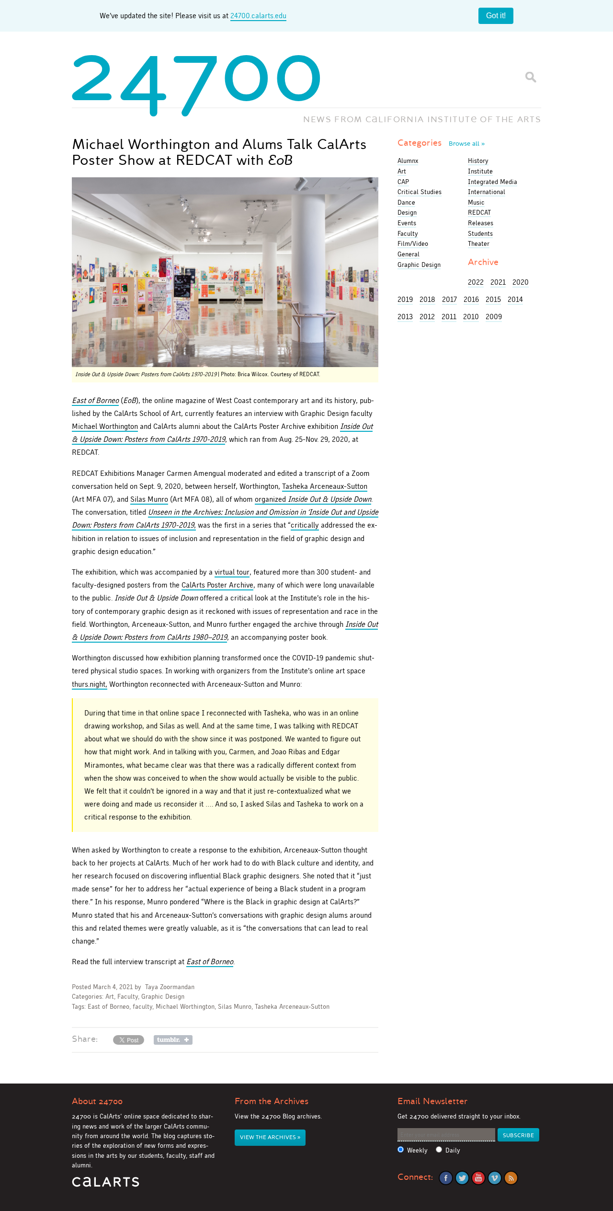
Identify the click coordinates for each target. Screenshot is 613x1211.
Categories (441, 143)
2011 (449, 316)
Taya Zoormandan (169, 987)
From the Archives (271, 1101)
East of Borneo (108, 1006)
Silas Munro (149, 499)
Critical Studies (419, 192)
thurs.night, (89, 684)
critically (305, 525)
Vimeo (495, 1178)
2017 (449, 299)
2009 (494, 316)
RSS (511, 1178)
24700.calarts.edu (258, 15)
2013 (405, 316)
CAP (403, 181)
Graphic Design (162, 996)
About (97, 1101)
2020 (520, 282)
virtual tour (232, 572)
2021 (498, 282)
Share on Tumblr (173, 1040)
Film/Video (412, 243)
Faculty (127, 996)
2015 (493, 299)
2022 (476, 282)
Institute (480, 171)
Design (407, 212)
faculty (142, 1006)
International (486, 192)
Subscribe (518, 1135)
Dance (406, 202)
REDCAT (479, 212)
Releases (480, 223)
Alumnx (407, 160)
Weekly (417, 1150)
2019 (405, 299)
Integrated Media (492, 181)
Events (406, 223)
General (408, 254)
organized (313, 499)
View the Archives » (270, 1137)
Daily (452, 1150)
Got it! (496, 16)
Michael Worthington (105, 426)
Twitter (462, 1178)
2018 (427, 299)
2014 (515, 299)
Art (109, 996)
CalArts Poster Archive (217, 584)
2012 (427, 316)
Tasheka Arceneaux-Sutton (324, 486)
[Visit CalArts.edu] (105, 1185)
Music (476, 202)
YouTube (478, 1178)
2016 (471, 299)
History (478, 160)
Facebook (446, 1178)
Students (480, 233)
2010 (471, 316)
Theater (478, 243)
